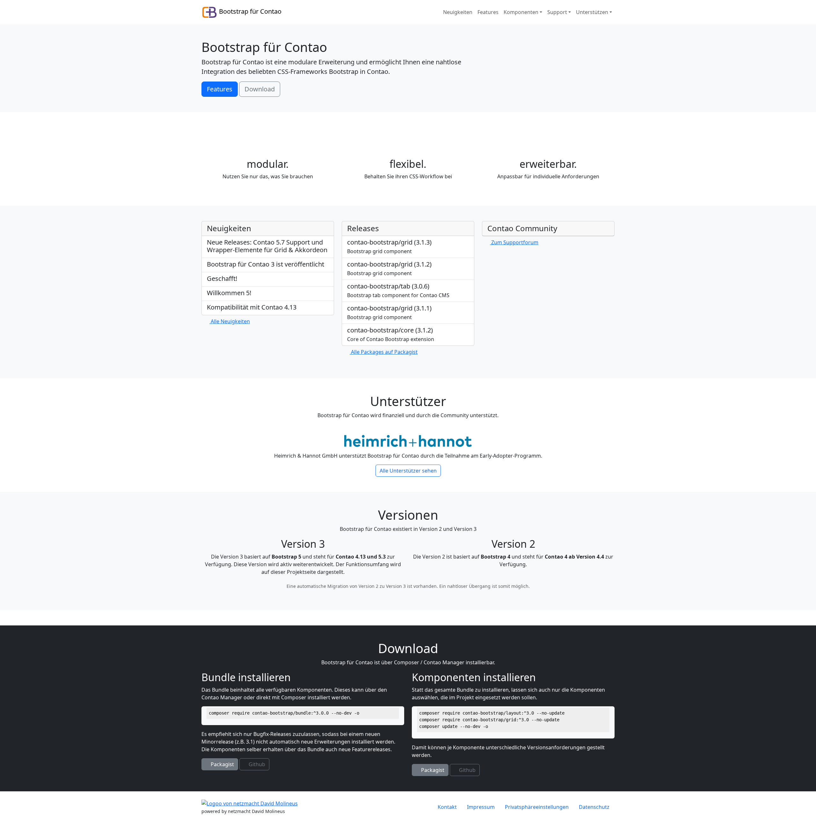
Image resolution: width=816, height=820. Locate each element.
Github (256, 764)
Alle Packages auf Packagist (384, 351)
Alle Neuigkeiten (229, 321)
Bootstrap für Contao (249, 11)
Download (259, 89)
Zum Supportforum (514, 242)
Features (219, 89)
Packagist (221, 764)
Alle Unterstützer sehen (408, 470)
